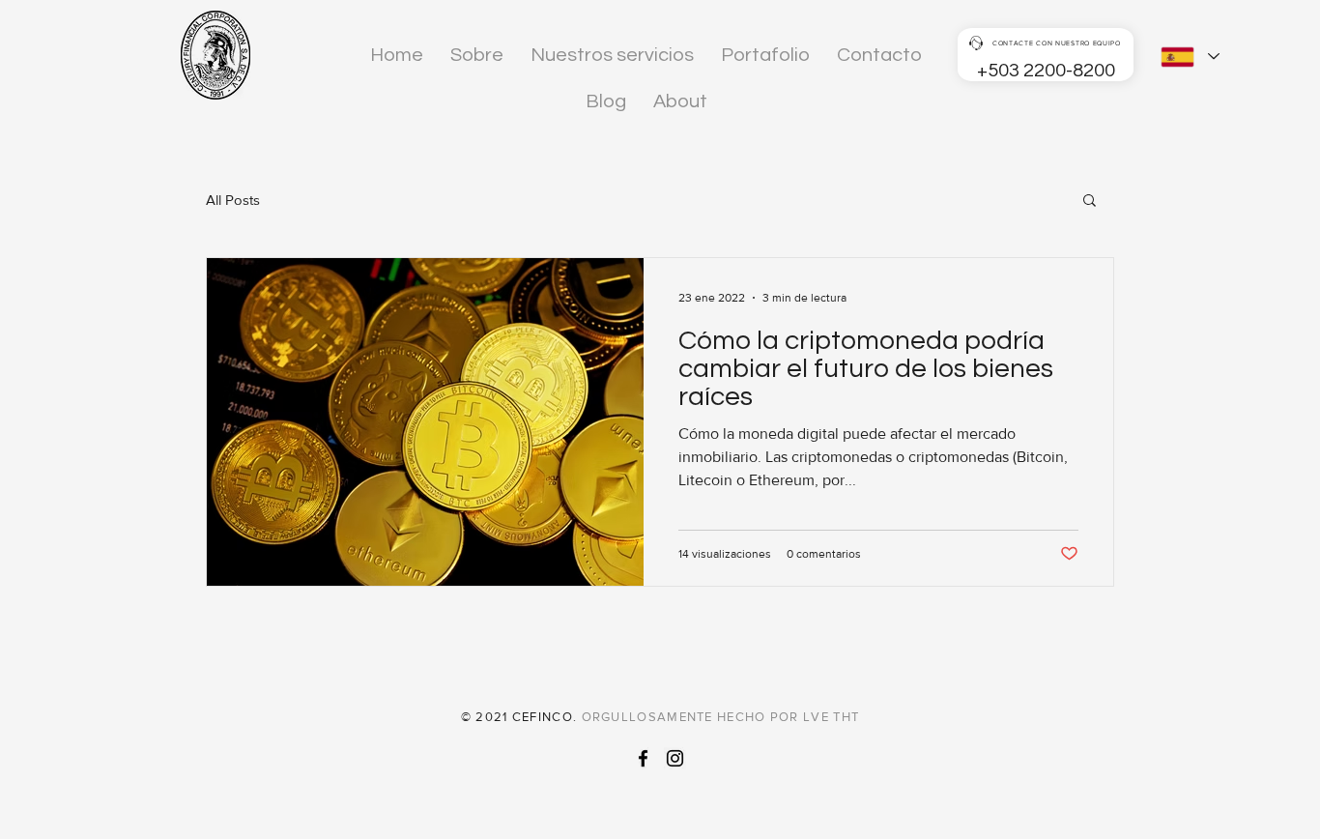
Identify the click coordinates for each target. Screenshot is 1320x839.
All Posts (233, 199)
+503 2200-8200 (1046, 70)
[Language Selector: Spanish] (1190, 56)
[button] (1089, 201)
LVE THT (831, 716)
